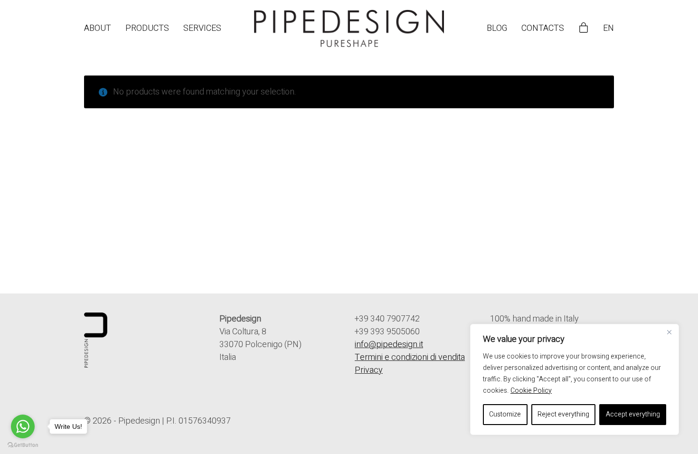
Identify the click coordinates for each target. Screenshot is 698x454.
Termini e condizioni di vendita (410, 357)
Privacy (369, 370)
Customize (505, 414)
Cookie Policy (531, 391)
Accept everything (633, 414)
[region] (574, 379)
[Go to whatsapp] (23, 426)
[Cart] (583, 28)
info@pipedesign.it (389, 344)
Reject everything (563, 414)
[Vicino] (669, 332)
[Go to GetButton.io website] (23, 444)
